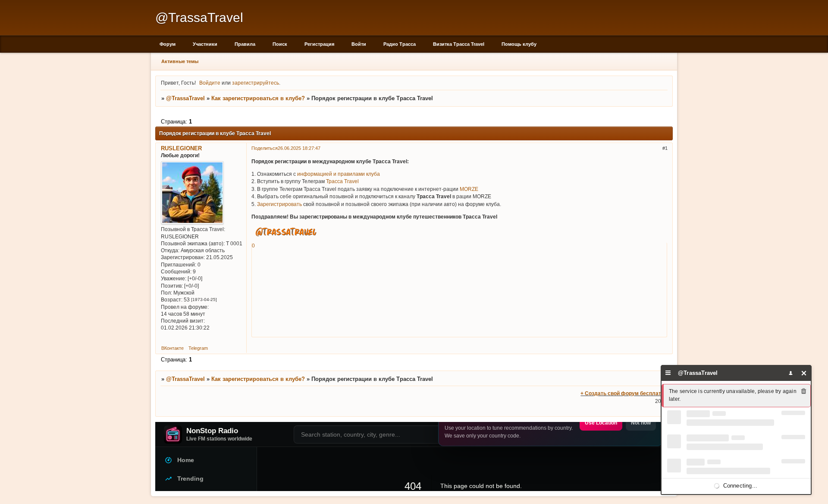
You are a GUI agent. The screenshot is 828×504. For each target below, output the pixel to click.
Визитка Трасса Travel (458, 44)
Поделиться (264, 148)
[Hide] (804, 373)
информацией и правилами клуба (338, 174)
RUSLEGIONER (181, 148)
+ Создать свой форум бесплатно (623, 393)
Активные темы (179, 61)
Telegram (198, 348)
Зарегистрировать (279, 204)
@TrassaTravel (185, 98)
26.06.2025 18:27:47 (299, 148)
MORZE (469, 189)
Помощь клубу (519, 44)
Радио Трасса (399, 44)
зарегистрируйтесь (255, 83)
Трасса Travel (342, 181)
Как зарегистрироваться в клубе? (258, 98)
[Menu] (668, 373)
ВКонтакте (172, 348)
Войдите (209, 83)
